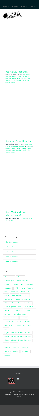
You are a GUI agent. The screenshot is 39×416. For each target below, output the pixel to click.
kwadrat (24, 318)
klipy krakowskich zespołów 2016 (17, 303)
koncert (7, 310)
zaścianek (25, 351)
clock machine (27, 284)
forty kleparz (27, 288)
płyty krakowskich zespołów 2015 (17, 340)
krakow (27, 310)
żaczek (7, 355)
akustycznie (9, 277)
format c (21, 77)
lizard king (9, 321)
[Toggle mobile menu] (35, 12)
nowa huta (8, 325)
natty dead (16, 79)
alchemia (20, 277)
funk (6, 292)
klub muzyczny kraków (13, 307)
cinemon (15, 284)
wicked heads (10, 83)
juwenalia (8, 299)
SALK (13, 81)
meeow (27, 77)
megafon (8, 79)
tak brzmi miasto (11, 351)
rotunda (14, 344)
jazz (26, 295)
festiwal (7, 288)
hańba (6, 295)
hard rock (25, 292)
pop (29, 325)
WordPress (24, 394)
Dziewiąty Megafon (17, 72)
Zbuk (12, 220)
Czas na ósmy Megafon (19, 141)
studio (25, 348)
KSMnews (7, 314)
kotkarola (18, 310)
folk (16, 288)
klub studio (30, 307)
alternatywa (9, 281)
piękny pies (20, 325)
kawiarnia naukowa (22, 299)
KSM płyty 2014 (20, 314)
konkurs (29, 146)
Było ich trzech (11, 242)
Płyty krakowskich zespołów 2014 (17, 336)
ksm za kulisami (10, 318)
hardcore (14, 292)
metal (19, 321)
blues (6, 284)
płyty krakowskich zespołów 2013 (17, 333)
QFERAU (23, 79)
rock (6, 344)
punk (6, 329)
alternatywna (22, 281)
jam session (17, 295)
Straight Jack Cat (22, 81)
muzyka (27, 321)
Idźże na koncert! (12, 247)
